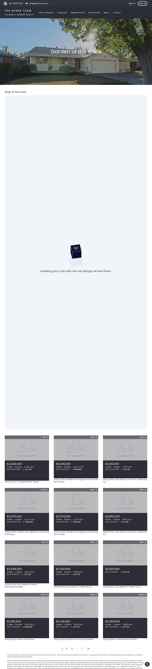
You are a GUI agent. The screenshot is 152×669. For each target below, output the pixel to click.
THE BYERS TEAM (18, 10)
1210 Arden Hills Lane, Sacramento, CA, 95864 (76, 560)
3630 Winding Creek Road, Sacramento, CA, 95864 (26, 455)
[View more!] (45, 477)
